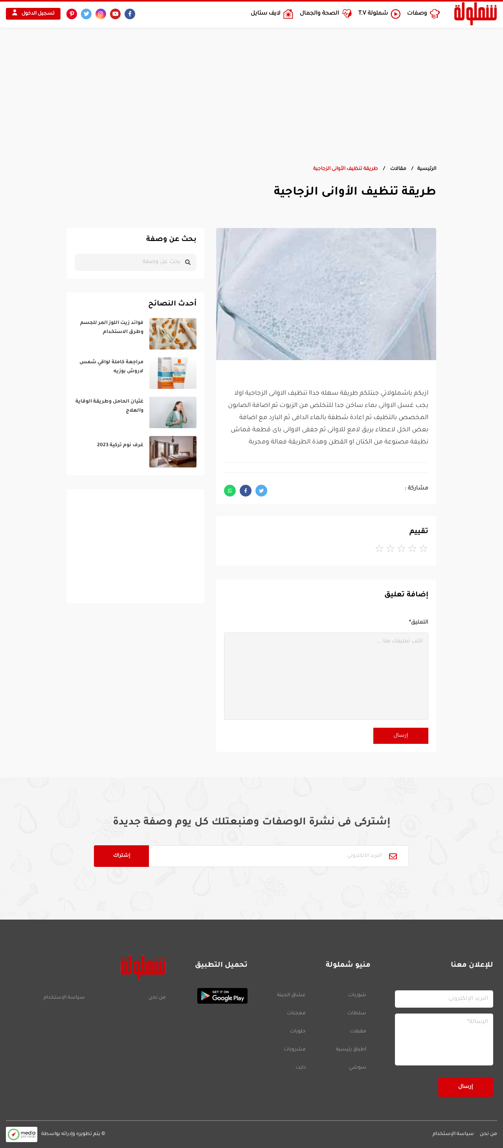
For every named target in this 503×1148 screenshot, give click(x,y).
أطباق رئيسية (351, 1049)
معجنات (296, 1013)
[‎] (135, 334)
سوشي (357, 1068)
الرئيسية (426, 169)
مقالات (397, 169)
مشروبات (295, 1049)
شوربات (357, 995)
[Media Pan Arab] (21, 1134)
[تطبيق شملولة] (211, 996)
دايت (301, 1068)
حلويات (298, 1031)
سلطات (356, 1013)
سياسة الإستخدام (64, 998)
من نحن (157, 998)
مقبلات (358, 1031)
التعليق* (418, 623)
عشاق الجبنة (291, 995)
